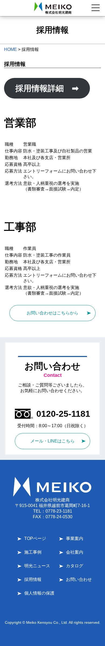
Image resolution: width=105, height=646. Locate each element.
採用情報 (32, 579)
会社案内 (74, 552)
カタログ (74, 566)
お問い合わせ (79, 579)
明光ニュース (37, 566)
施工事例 (32, 552)
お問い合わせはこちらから (52, 313)
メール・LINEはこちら (52, 441)
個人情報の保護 (39, 593)
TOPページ (35, 538)
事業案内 (74, 538)
